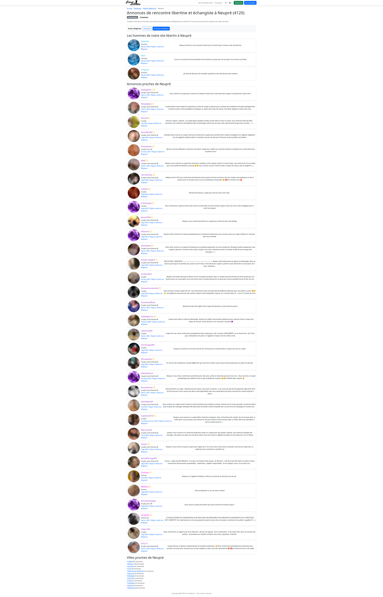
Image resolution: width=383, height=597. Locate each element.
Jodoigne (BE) (146, 378)
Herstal (131, 578)
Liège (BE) (144, 137)
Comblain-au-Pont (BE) (149, 421)
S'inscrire (238, 3)
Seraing (131, 573)
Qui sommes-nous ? (205, 3)
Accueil (129, 8)
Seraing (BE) (145, 279)
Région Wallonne (149, 8)
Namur (130, 564)
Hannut (131, 585)
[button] (226, 3)
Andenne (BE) (146, 322)
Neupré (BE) (145, 47)
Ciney (130, 581)
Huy (129, 569)
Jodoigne (131, 583)
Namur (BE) (145, 95)
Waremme (132, 588)
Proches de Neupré (161, 28)
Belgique (137, 8)
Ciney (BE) (144, 435)
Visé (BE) (144, 478)
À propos (218, 3)
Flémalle (131, 576)
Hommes (147, 28)
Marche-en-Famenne (136, 571)
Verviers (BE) (145, 152)
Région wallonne (157, 47)
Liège (130, 561)
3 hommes (144, 17)
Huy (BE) (144, 123)
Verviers (131, 566)
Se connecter (250, 3)
